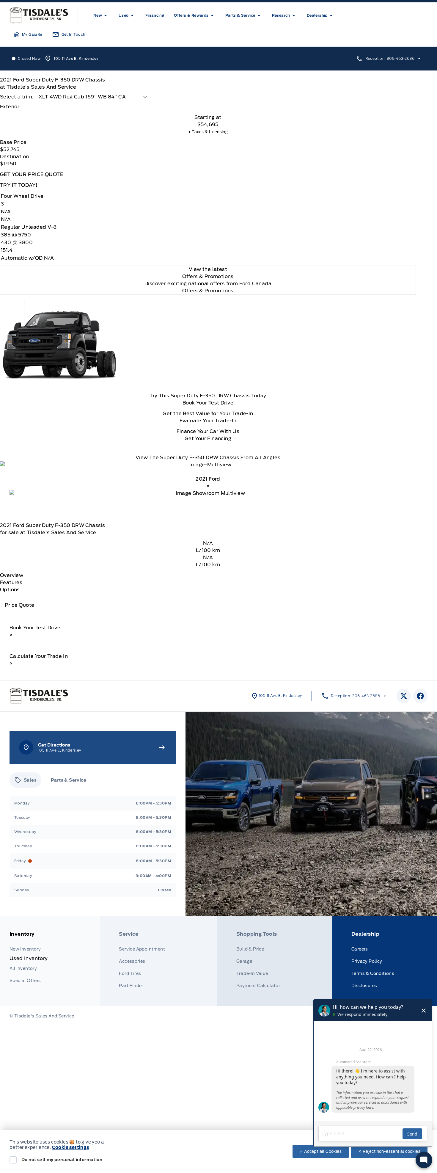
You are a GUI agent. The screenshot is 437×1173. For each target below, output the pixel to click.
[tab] (208, 106)
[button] (28, 34)
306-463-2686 (400, 58)
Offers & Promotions (208, 291)
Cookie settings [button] (70, 1147)
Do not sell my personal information (61, 1159)
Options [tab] (10, 589)
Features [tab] (11, 582)
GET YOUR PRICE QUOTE (31, 174)
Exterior (9, 106)
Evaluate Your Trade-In (208, 421)
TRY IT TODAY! (18, 185)
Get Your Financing (208, 438)
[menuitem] (101, 15)
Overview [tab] (11, 575)
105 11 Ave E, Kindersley (76, 58)
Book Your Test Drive (208, 403)
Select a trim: (17, 97)
